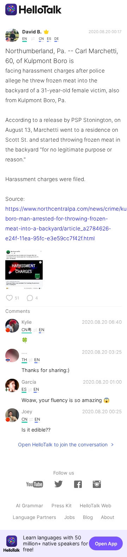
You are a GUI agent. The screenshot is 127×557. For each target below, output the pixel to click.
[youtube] (34, 484)
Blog (88, 517)
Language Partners (34, 517)
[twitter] (58, 484)
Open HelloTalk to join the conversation (63, 444)
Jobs (69, 517)
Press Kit (62, 505)
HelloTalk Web (95, 505)
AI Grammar (29, 505)
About (107, 517)
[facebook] (78, 484)
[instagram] (97, 484)
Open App (106, 543)
